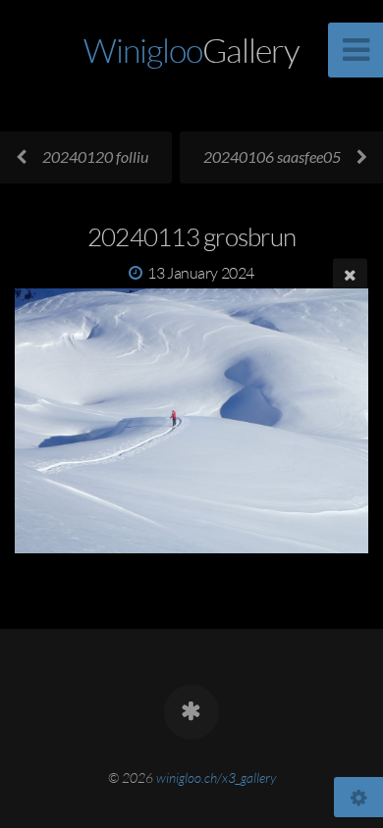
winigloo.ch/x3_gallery (216, 777)
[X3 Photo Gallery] (191, 712)
